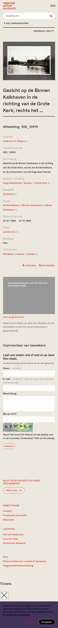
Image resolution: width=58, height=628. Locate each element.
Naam (12, 368)
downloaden (48, 265)
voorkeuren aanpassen (18, 614)
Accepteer (47, 622)
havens (20, 254)
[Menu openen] (53, 5)
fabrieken (8, 254)
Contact (7, 511)
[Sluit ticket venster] (4, 595)
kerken (31, 254)
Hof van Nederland (13, 534)
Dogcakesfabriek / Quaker (17, 183)
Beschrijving (9, 393)
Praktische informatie (15, 515)
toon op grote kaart (13, 317)
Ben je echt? (10, 414)
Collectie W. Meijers (14, 141)
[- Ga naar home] (26, 5)
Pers (5, 557)
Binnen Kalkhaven (32, 205)
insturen (9, 446)
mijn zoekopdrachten (17, 23)
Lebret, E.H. (9, 232)
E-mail (28, 380)
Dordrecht (8, 194)
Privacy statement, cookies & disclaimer (25, 561)
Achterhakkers (11, 205)
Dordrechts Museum (14, 543)
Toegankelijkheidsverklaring (18, 565)
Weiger (30, 622)
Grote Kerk (41, 183)
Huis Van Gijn (10, 539)
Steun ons (8, 519)
